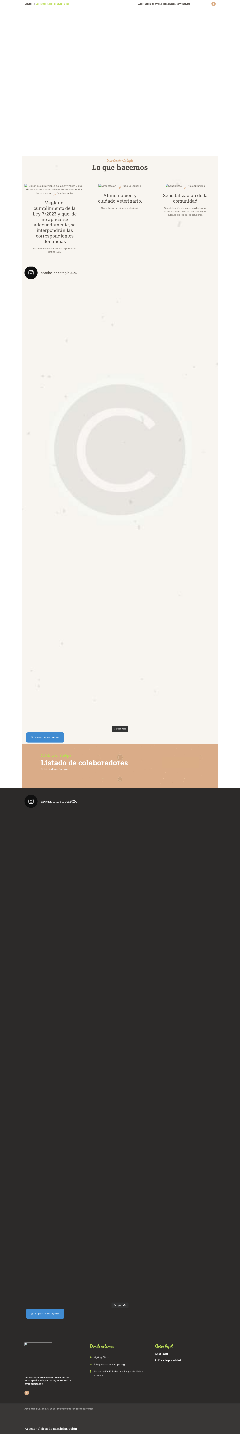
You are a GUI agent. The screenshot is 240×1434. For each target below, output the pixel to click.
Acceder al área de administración (50, 1429)
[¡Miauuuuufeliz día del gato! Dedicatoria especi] (192, 400)
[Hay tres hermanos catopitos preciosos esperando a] (96, 507)
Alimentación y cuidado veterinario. (120, 198)
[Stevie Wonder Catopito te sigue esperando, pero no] (144, 588)
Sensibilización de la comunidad (185, 198)
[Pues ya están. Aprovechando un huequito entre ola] (47, 424)
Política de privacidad (168, 1360)
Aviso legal (161, 1354)
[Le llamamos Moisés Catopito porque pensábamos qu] (47, 330)
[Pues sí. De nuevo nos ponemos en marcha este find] (47, 685)
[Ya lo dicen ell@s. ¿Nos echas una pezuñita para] (192, 680)
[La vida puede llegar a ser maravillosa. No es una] (144, 674)
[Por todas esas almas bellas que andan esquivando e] (96, 325)
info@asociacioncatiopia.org (52, 3)
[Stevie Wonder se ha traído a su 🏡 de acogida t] (47, 595)
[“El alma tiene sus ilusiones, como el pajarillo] (192, 496)
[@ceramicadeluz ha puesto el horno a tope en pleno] (144, 323)
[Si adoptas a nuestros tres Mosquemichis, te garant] (144, 402)
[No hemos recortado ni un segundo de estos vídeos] (47, 506)
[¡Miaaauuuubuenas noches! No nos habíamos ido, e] (96, 595)
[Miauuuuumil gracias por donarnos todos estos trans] (144, 506)
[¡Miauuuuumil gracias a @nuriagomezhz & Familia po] (192, 301)
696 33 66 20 (101, 1357)
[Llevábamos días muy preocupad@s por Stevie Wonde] (192, 597)
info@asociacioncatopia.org (109, 1364)
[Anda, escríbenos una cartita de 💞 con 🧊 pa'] (96, 663)
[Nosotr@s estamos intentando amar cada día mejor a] (96, 418)
